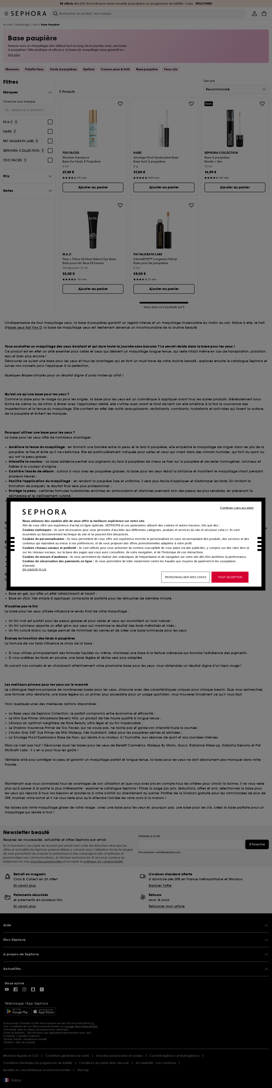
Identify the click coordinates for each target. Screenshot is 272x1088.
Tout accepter (230, 577)
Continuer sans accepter (237, 507)
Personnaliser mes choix (185, 577)
